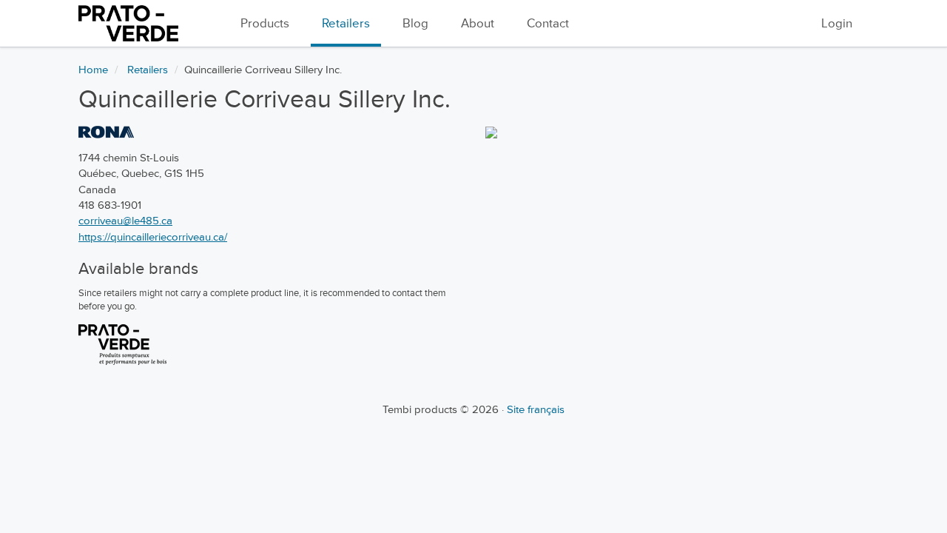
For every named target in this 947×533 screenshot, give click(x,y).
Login (836, 23)
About (477, 23)
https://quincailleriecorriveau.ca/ (152, 237)
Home (93, 70)
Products (264, 23)
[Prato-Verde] (122, 344)
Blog (415, 23)
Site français (536, 410)
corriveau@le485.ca (125, 221)
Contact (548, 23)
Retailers (346, 23)
